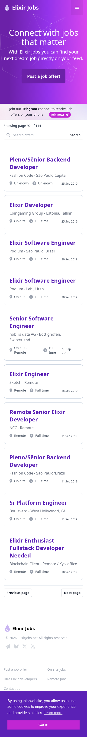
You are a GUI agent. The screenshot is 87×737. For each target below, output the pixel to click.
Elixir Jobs (25, 7)
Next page (72, 592)
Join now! (57, 115)
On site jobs (56, 669)
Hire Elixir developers (20, 679)
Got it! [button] (43, 725)
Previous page (17, 592)
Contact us (12, 688)
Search (75, 135)
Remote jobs (57, 679)
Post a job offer (15, 669)
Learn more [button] (53, 713)
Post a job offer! (43, 76)
